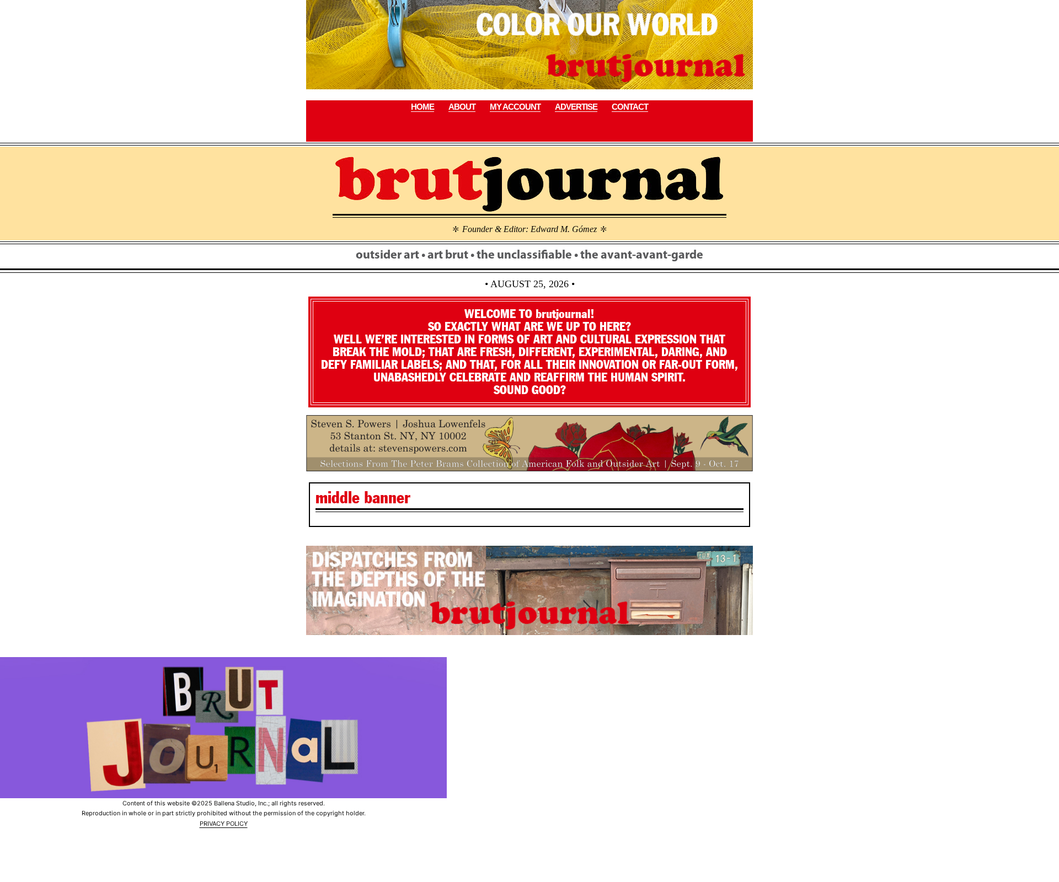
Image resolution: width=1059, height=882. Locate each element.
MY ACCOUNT (515, 106)
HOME (422, 106)
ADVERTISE (576, 106)
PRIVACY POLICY (224, 823)
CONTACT (630, 106)
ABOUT (461, 106)
